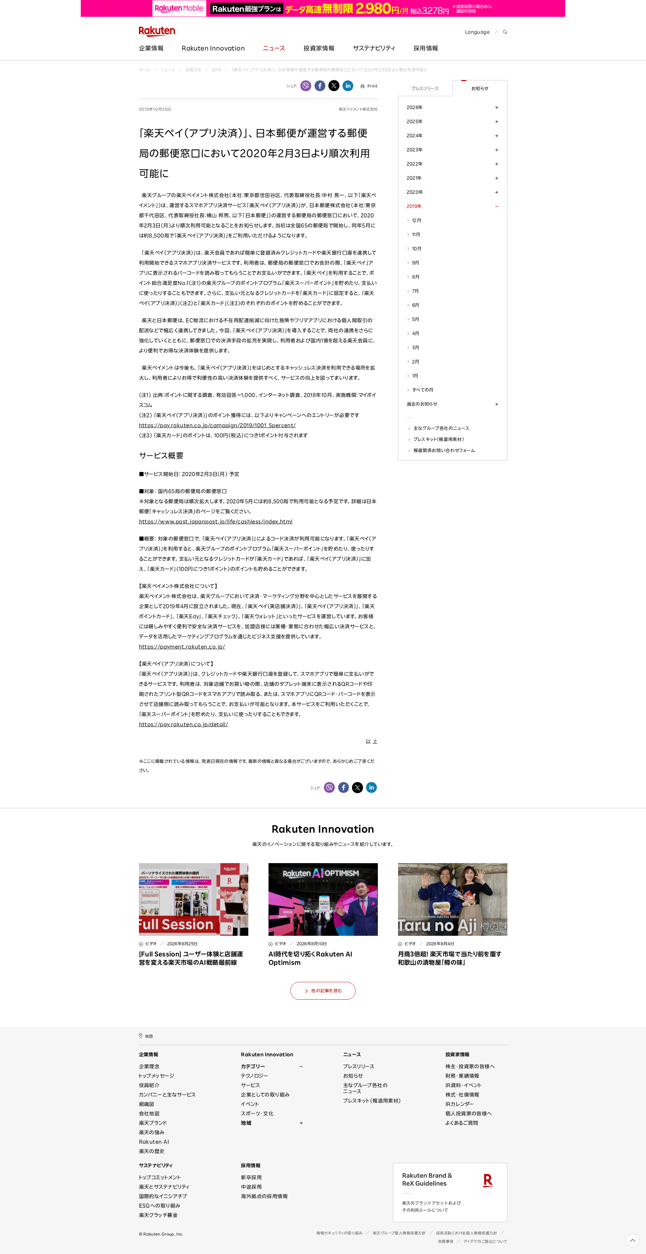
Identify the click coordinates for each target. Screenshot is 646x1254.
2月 (416, 361)
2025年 (415, 121)
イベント (250, 1104)
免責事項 (446, 1241)
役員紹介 (149, 1085)
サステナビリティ (374, 48)
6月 (416, 305)
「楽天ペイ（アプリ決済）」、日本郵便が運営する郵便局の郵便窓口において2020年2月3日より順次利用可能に (329, 70)
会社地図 (149, 1113)
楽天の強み (152, 1132)
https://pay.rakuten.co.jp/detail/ (183, 724)
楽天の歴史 (152, 1151)
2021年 (414, 178)
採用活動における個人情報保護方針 (466, 1233)
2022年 (415, 163)
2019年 (414, 206)
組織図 (146, 1104)
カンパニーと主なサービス (167, 1094)
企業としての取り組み (265, 1094)
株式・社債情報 (462, 1094)
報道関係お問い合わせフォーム (444, 450)
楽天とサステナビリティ (164, 1186)
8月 (416, 276)
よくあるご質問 (461, 1123)
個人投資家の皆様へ (468, 1113)
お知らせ (193, 70)
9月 (416, 262)
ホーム (144, 70)
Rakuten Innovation (213, 48)
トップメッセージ (157, 1075)
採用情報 (250, 1165)
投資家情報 (318, 48)
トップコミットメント (160, 1177)
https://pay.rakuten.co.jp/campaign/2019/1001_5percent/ (217, 425)
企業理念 (149, 1066)
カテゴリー (253, 1066)
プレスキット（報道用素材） (439, 439)
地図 (149, 1036)
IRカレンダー (459, 1104)
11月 (416, 234)
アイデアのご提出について (485, 1241)
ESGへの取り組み (159, 1205)
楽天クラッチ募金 (158, 1215)
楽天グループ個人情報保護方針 (399, 1233)
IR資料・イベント (463, 1085)
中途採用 (251, 1186)
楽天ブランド (153, 1123)
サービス (250, 1085)
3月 (416, 347)
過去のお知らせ (422, 404)
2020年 (415, 192)
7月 (415, 291)
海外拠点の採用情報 (264, 1196)
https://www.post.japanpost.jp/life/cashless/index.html (216, 521)
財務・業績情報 (462, 1075)
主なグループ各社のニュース (442, 428)
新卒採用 (251, 1177)
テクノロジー (254, 1075)
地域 (246, 1123)
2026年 (415, 107)
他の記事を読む (326, 991)
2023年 (415, 149)
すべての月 (423, 390)
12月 (416, 220)
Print (372, 86)
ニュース (274, 48)
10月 (417, 248)
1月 (415, 375)
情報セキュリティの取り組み (339, 1233)
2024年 (415, 135)
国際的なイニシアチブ (163, 1196)
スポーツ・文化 (257, 1113)
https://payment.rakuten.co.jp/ (182, 646)
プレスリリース (425, 88)
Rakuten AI (154, 1141)
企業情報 (151, 48)
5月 (416, 319)
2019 (216, 70)
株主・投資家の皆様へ (470, 1066)
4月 (416, 333)
